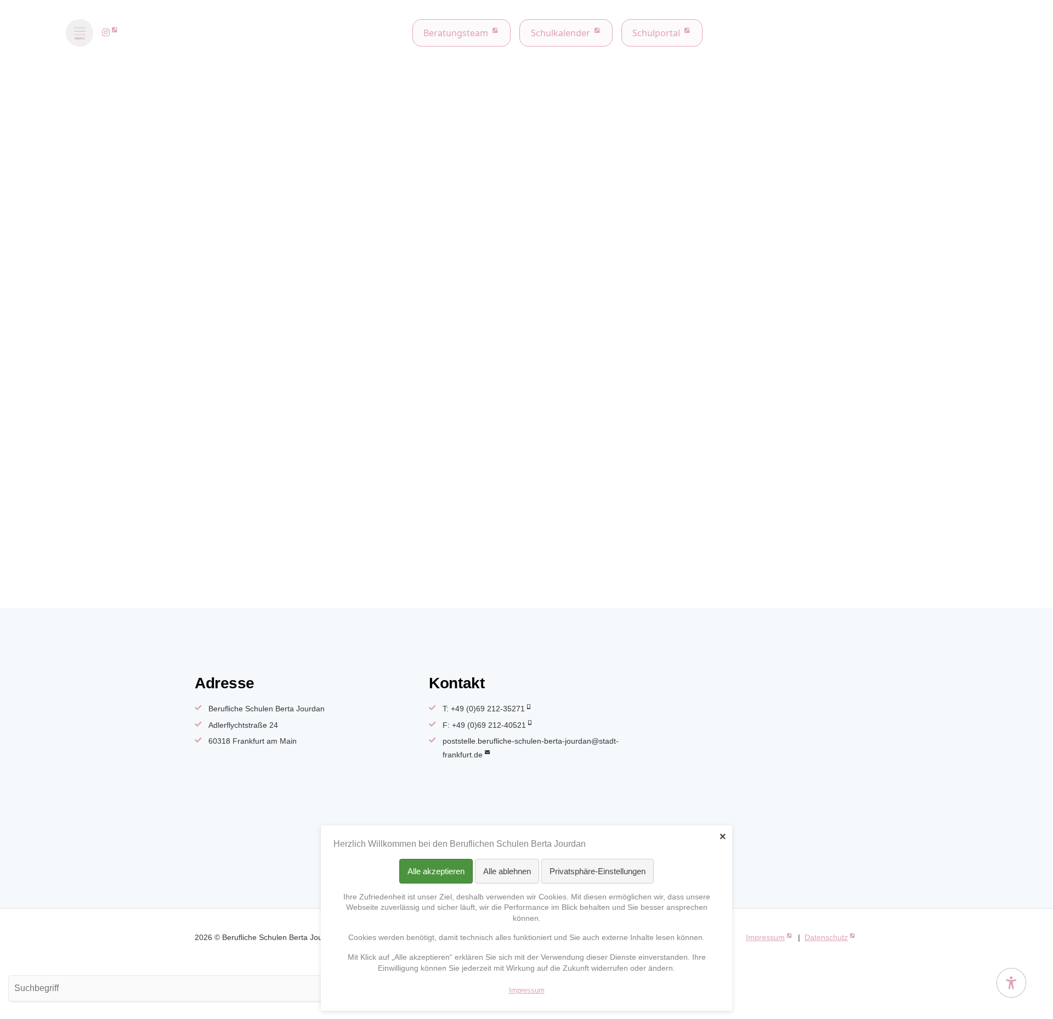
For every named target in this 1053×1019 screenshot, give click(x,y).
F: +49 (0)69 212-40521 (484, 725)
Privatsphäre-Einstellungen (598, 871)
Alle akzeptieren (436, 871)
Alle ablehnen (507, 871)
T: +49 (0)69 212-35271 (484, 708)
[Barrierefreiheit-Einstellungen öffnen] (1011, 983)
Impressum (765, 937)
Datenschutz (826, 937)
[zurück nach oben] (1011, 956)
